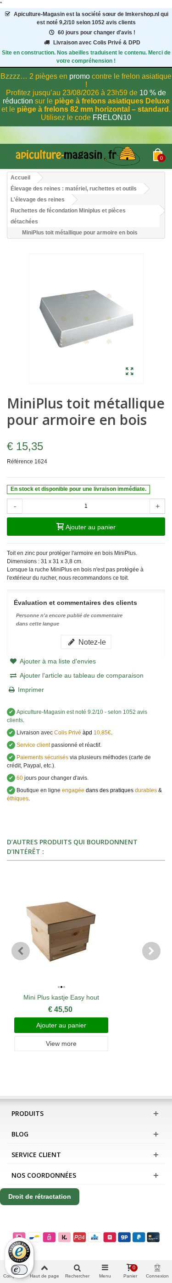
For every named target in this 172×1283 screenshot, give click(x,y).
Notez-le (91, 642)
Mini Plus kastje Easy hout (61, 997)
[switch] (19, 1270)
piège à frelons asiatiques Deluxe (112, 101)
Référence (20, 461)
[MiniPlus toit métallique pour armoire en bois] (129, 371)
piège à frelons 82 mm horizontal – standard (93, 109)
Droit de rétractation (39, 1196)
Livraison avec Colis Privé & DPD (96, 42)
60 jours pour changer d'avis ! (96, 32)
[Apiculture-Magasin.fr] (80, 156)
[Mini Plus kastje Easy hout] (61, 931)
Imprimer (31, 689)
